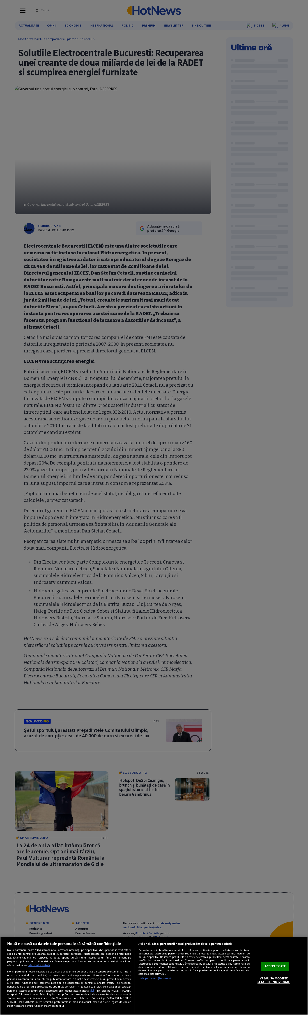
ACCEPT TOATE (275, 966)
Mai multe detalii (39, 965)
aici (92, 990)
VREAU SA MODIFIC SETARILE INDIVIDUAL (273, 980)
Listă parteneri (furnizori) (154, 978)
